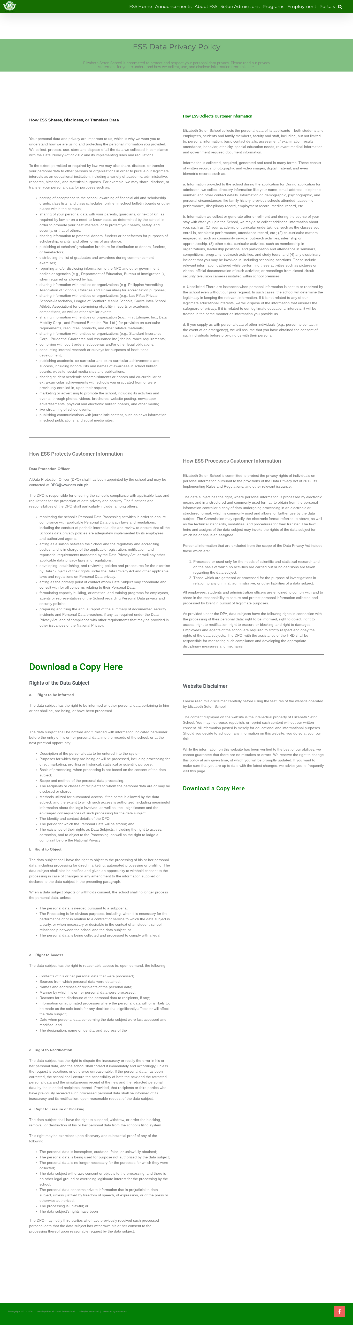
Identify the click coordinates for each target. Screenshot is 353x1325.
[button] (340, 6)
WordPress (121, 1311)
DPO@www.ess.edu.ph (69, 485)
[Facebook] (339, 1311)
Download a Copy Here (214, 788)
